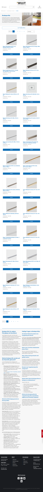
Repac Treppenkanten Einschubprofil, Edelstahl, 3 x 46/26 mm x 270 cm (30, 142)
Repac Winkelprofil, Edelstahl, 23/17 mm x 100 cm (11, 286)
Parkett (11, 371)
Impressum (25, 461)
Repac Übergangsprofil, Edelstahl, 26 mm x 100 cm (31, 310)
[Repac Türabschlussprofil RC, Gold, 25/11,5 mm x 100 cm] (31, 159)
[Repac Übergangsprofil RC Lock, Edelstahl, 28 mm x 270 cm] (11, 40)
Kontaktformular (4, 469)
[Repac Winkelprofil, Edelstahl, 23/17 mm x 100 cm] (11, 278)
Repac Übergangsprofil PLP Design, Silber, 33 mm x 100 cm (31, 47)
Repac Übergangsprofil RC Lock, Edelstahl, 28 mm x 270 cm (9, 47)
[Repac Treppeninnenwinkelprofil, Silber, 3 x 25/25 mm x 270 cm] (11, 231)
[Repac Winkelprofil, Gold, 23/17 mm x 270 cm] (31, 231)
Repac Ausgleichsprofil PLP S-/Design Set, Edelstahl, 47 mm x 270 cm (10, 71)
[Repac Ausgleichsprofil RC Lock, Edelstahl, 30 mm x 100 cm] (11, 159)
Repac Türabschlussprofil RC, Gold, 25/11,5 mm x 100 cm (30, 166)
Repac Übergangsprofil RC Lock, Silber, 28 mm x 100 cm (31, 262)
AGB (24, 459)
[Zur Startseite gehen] (21, 3)
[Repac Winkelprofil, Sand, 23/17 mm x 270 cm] (31, 183)
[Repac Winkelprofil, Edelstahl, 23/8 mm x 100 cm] (11, 207)
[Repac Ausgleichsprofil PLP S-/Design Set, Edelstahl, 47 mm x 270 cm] (11, 63)
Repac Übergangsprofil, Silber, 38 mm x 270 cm (11, 262)
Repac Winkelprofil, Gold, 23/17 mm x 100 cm (31, 214)
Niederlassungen (15, 461)
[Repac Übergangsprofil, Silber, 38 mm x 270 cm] (11, 255)
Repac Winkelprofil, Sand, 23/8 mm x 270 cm (11, 95)
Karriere (14, 462)
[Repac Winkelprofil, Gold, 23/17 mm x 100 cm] (31, 207)
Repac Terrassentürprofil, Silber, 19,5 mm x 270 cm (11, 142)
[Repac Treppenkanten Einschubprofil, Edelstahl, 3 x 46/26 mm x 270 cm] (31, 135)
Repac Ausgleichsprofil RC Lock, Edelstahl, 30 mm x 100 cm (11, 166)
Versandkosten (19, 488)
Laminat (8, 371)
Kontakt (42, 433)
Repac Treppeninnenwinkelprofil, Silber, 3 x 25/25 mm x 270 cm (11, 238)
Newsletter (15, 464)
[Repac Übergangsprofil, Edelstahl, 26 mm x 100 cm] (31, 302)
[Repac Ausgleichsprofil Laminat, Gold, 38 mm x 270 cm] (31, 111)
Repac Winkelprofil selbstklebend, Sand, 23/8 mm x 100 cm (31, 286)
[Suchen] (33, 7)
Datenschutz (25, 462)
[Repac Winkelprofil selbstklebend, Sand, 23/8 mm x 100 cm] (31, 278)
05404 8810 (3, 462)
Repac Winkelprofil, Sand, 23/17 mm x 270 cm (31, 190)
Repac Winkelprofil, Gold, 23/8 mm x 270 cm (11, 310)
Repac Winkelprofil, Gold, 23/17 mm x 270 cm (31, 238)
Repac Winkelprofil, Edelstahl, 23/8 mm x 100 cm (11, 214)
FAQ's (24, 464)
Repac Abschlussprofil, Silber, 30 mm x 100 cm (10, 119)
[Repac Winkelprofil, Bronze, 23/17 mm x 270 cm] (31, 63)
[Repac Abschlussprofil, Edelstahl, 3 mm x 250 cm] (31, 87)
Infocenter (14, 459)
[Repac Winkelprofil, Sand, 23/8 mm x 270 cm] (11, 87)
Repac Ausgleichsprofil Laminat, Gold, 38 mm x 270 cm (31, 119)
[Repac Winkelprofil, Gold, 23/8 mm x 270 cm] (11, 302)
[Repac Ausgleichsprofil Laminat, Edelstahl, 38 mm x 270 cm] (11, 183)
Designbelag (15, 371)
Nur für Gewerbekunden (21, 0)
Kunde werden (15, 465)
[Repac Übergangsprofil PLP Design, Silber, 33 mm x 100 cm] (31, 40)
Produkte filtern (22, 27)
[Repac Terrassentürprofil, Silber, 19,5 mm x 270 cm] (11, 135)
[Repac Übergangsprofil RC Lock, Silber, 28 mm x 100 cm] (31, 255)
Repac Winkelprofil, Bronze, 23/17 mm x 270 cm (31, 71)
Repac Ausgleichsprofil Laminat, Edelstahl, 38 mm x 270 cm (11, 190)
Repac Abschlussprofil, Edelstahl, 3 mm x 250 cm (31, 95)
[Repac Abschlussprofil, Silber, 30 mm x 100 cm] (11, 111)
